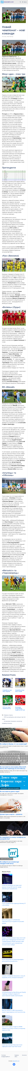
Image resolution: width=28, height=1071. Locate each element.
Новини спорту (8, 715)
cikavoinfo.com (16, 1061)
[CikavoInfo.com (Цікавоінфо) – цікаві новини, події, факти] (7, 2)
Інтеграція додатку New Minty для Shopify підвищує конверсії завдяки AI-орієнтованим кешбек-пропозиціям (14, 993)
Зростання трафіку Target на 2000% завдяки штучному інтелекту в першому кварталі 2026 (13, 1028)
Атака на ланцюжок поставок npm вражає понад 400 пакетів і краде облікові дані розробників (12, 886)
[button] (20, 2)
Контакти (24, 1055)
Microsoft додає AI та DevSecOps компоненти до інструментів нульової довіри (13, 921)
